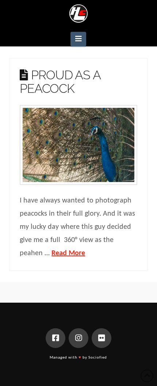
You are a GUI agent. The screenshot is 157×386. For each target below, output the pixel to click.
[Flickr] (101, 338)
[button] (78, 39)
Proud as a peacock (60, 82)
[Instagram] (78, 338)
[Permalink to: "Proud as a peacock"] (78, 145)
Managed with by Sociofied (78, 358)
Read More (68, 253)
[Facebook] (55, 338)
